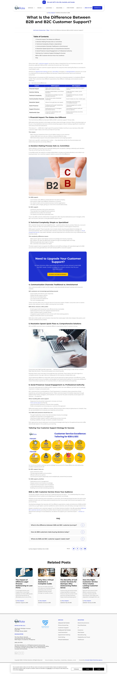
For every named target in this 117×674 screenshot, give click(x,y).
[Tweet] (73, 548)
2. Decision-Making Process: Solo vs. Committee (48, 41)
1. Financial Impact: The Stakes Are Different (47, 39)
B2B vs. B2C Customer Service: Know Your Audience (49, 55)
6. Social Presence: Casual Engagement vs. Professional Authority (53, 51)
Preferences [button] (21, 669)
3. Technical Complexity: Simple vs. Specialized (48, 44)
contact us (81, 511)
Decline (87, 669)
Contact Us (97, 7)
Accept (99, 669)
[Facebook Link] (22, 653)
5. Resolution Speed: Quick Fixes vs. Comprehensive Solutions (52, 48)
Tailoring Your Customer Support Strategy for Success (50, 53)
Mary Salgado (33, 549)
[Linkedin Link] (16, 653)
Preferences (76, 669)
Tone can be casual (35, 402)
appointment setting (41, 71)
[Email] (85, 548)
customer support (43, 63)
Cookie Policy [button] (49, 668)
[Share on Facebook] (77, 548)
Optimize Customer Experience (57, 274)
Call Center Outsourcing (39, 30)
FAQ (36, 57)
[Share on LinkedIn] (81, 548)
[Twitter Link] (19, 653)
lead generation (70, 71)
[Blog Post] (24, 572)
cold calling (55, 71)
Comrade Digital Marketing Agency (93, 660)
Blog (48, 30)
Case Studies (70, 7)
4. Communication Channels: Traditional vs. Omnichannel (51, 46)
